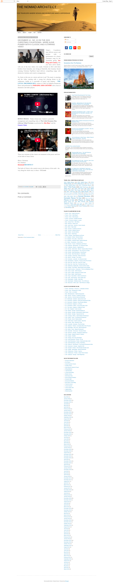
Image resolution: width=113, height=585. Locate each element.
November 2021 (67, 456)
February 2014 (67, 516)
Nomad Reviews (84, 196)
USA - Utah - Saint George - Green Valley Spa (75, 277)
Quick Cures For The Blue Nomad (74, 201)
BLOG (19, 32)
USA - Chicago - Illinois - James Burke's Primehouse (77, 315)
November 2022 (67, 451)
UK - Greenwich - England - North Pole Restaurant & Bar (77, 300)
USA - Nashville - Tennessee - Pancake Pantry (75, 330)
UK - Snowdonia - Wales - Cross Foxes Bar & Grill (76, 305)
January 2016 (67, 496)
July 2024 (66, 420)
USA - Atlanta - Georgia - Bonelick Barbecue (75, 310)
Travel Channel (68, 385)
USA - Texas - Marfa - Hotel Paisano (73, 274)
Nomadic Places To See (72, 198)
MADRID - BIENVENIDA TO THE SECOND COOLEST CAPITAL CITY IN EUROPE (81, 104)
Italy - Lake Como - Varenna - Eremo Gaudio (75, 225)
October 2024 (67, 415)
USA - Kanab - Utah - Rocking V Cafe (73, 322)
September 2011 (67, 559)
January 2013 (67, 538)
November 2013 (67, 521)
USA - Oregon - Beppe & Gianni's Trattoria (74, 334)
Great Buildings (68, 194)
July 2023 (66, 437)
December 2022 (67, 449)
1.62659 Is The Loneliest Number (72, 146)
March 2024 (66, 427)
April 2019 (66, 464)
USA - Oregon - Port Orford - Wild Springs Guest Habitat (77, 267)
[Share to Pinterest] (45, 187)
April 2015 (66, 505)
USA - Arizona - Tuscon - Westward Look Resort (76, 243)
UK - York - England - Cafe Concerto (73, 309)
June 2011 (66, 564)
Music (91, 194)
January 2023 (67, 447)
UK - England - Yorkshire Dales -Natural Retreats (76, 240)
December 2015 (67, 498)
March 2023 (66, 444)
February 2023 (67, 446)
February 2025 (67, 408)
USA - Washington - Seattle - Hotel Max (74, 279)
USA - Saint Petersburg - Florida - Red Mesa (75, 342)
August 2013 (67, 527)
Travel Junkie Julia (69, 387)
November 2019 (67, 462)
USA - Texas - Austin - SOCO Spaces (73, 270)
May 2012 (66, 552)
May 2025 (66, 405)
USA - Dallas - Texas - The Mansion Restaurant (75, 317)
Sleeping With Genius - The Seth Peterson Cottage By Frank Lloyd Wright (81, 153)
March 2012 (66, 555)
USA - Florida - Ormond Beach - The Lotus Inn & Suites (77, 250)
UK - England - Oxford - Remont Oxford (74, 237)
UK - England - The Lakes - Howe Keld (74, 238)
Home (39, 235)
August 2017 (67, 481)
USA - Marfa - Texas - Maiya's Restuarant (74, 329)
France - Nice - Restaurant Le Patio (73, 290)
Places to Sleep (84, 200)
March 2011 (66, 569)
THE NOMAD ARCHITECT (36, 7)
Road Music (79, 203)
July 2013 (66, 528)
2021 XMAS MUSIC (83, 191)
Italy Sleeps (86, 194)
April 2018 (66, 474)
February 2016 (67, 494)
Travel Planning (72, 206)
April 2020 (66, 459)
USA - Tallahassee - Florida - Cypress (73, 351)
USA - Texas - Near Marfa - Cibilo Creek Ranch (75, 275)
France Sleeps (91, 193)
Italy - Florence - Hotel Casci (71, 223)
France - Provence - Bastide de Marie (73, 218)
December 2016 (67, 489)
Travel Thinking (83, 206)
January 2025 (67, 410)
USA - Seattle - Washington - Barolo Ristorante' (75, 349)
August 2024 (67, 419)
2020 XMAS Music (89, 190)
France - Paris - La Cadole (71, 292)
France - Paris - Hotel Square (71, 216)
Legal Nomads (68, 370)
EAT (34, 32)
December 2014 (67, 508)
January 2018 (67, 476)
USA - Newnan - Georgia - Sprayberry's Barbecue (76, 332)
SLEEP (30, 32)
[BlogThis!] (40, 187)
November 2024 (67, 413)
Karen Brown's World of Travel (72, 367)
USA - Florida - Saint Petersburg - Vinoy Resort (75, 252)
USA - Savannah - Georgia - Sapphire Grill (74, 346)
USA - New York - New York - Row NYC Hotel (75, 262)
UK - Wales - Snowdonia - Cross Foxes (74, 242)
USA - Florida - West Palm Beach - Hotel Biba (75, 254)
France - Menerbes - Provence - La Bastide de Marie (77, 288)
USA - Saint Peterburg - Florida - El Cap (74, 339)
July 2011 (66, 562)
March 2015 (66, 506)
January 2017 (67, 488)
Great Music (75, 194)
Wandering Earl (68, 391)
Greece (80, 194)
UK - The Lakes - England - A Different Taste (75, 307)
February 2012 (67, 557)
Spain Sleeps (88, 203)
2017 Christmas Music (85, 185)
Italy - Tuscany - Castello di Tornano (73, 228)
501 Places (67, 362)
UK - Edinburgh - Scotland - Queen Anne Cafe (75, 298)
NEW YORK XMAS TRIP (70, 196)
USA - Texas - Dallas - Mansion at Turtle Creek (75, 272)
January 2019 (67, 467)
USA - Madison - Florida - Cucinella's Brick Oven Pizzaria (78, 325)
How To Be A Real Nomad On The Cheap (81, 95)
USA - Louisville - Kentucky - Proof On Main (75, 324)
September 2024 (67, 417)
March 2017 (66, 484)
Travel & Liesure (69, 384)
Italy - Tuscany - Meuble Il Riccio (72, 230)
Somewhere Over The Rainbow (72, 63)
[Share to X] (42, 187)
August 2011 (67, 560)
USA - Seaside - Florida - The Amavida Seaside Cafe (77, 347)
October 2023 (67, 435)
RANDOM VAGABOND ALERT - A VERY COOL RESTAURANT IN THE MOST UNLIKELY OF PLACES (82, 113)
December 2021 (67, 454)
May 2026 (66, 397)
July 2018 (66, 471)
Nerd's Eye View (69, 375)
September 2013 (67, 525)
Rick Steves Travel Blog (70, 382)
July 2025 (66, 403)
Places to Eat (69, 200)
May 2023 (66, 441)
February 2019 (67, 466)
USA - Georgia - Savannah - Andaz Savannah (75, 255)
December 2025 (67, 400)
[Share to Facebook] (44, 187)
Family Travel (77, 193)
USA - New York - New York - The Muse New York (76, 264)
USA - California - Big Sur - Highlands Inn (74, 247)
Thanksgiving (66, 204)
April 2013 (66, 533)
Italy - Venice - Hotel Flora (71, 233)
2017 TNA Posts (70, 187)
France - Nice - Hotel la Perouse (72, 213)
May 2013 (66, 532)
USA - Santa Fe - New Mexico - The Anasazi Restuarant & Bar (79, 344)
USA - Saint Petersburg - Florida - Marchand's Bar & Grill (77, 341)
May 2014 (66, 513)
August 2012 (67, 547)
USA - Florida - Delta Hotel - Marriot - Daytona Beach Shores (78, 248)
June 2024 (66, 422)
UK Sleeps (92, 206)
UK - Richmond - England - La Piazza (73, 303)
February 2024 (67, 429)
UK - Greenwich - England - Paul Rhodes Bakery (76, 302)
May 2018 (66, 473)
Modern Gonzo (68, 374)
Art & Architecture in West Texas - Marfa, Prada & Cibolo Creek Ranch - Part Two (83, 138)
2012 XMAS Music (69, 182)
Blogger (67, 581)
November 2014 (67, 510)
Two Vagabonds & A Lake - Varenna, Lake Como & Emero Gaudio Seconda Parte (83, 161)
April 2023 (66, 442)
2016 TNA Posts (90, 183)
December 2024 (67, 412)
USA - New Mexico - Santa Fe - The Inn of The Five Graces (78, 260)
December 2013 (67, 520)
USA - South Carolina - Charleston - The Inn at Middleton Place (79, 269)
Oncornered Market (69, 380)
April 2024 (66, 425)
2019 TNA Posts (79, 188)
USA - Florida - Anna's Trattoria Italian (73, 319)
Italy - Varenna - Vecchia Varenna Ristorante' (75, 297)
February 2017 (67, 486)
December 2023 (67, 432)
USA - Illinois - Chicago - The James (73, 257)
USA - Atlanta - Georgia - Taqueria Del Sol (74, 314)
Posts (67, 39)
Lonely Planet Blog (69, 372)
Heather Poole (68, 365)
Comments (68, 42)
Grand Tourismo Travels (70, 364)
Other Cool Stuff (88, 198)
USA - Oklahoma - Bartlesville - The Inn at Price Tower (77, 265)
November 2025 (67, 402)
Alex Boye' (47, 123)
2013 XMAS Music (83, 182)
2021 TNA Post (71, 191)
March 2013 (66, 535)
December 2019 (67, 461)
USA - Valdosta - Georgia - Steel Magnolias (74, 354)
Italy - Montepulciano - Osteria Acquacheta (74, 293)
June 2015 (66, 503)
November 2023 (67, 434)
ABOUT (24, 32)
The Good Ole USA (76, 204)
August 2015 (67, 501)
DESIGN (39, 32)
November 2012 (67, 542)
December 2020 (67, 457)
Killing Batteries (68, 369)
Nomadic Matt (68, 379)
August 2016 (67, 491)
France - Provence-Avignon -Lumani (73, 220)
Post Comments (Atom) (29, 237)
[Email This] (39, 187)
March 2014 (66, 515)
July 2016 (66, 493)
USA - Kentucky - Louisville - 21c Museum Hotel (76, 259)
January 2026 (67, 398)
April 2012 (66, 554)
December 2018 (67, 469)
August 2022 (67, 452)
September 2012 (67, 545)
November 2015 (67, 500)
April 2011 (66, 567)
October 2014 (67, 511)
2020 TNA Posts (75, 190)
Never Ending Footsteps (70, 377)
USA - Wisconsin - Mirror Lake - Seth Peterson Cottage (77, 282)
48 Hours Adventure (69, 360)
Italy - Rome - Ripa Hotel (70, 227)
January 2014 (67, 518)
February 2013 (67, 537)
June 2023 (66, 439)
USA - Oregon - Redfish (70, 336)
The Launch (87, 204)
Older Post (57, 235)
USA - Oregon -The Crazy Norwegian (73, 337)
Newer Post (20, 235)
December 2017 (67, 478)
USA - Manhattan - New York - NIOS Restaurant (75, 327)
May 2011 (66, 565)
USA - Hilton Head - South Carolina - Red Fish (75, 320)
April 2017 (66, 483)
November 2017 (67, 479)
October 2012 (67, 543)
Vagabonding (68, 389)
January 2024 (67, 430)
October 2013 (67, 523)
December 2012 (67, 540)
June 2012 (66, 550)
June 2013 (66, 530)
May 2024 (66, 424)
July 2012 (66, 549)
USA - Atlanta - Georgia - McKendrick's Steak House (76, 312)
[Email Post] (36, 186)
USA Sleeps (68, 207)
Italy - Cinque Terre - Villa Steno (72, 221)
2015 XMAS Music (79, 183)
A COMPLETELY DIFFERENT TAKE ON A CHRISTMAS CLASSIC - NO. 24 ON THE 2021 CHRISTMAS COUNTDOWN (82, 170)
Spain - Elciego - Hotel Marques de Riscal (74, 235)
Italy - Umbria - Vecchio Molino (72, 232)
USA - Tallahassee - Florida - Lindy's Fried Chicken (76, 352)
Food (85, 193)
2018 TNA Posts (84, 187)
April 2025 (66, 407)
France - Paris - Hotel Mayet (71, 215)
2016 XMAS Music (71, 185)
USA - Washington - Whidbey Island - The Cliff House (77, 281)
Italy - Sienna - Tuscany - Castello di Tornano (75, 295)
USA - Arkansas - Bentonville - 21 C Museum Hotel (76, 245)
